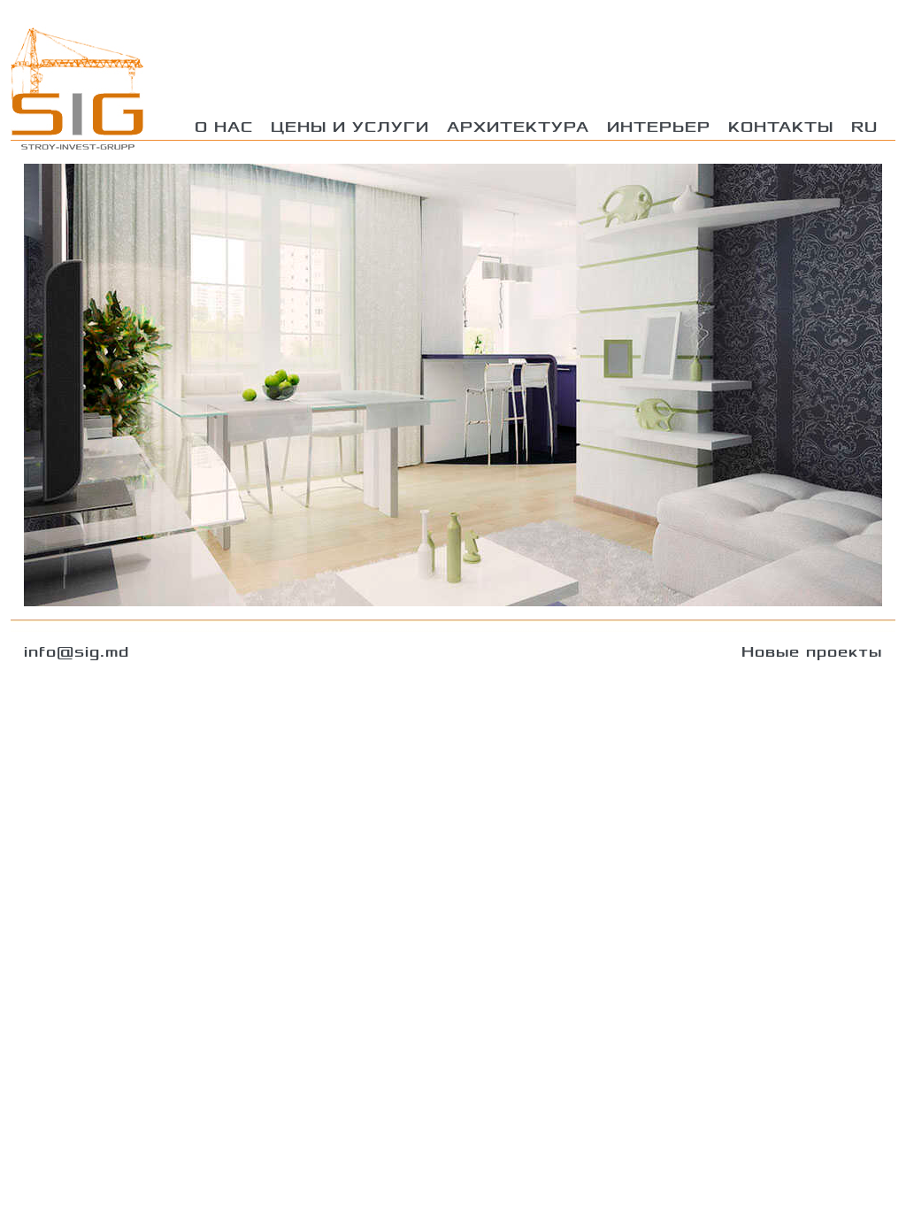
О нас (224, 127)
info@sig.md (76, 652)
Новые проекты (811, 652)
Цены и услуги (350, 127)
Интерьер (658, 127)
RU (864, 127)
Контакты (780, 127)
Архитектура (518, 127)
